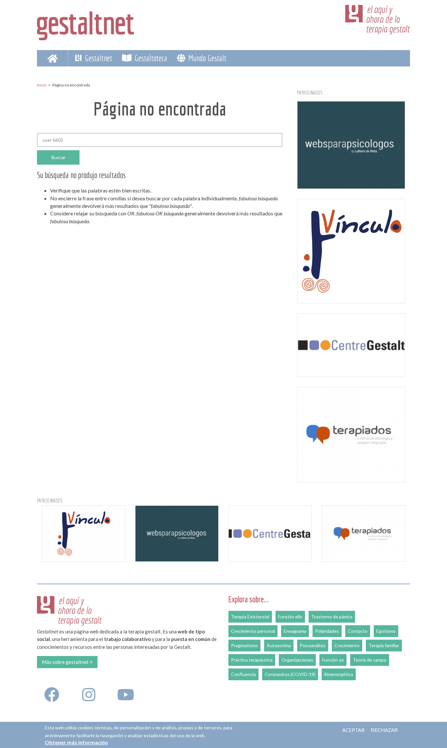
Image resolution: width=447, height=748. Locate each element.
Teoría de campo (369, 660)
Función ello (290, 616)
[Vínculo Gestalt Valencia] (351, 251)
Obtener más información (76, 742)
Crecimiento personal (253, 631)
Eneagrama (295, 631)
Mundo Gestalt (206, 58)
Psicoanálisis (313, 645)
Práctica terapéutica (252, 660)
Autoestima (279, 645)
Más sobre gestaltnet (66, 662)
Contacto (357, 631)
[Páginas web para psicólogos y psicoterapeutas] (351, 145)
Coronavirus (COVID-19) (290, 674)
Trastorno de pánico (331, 616)
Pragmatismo (244, 645)
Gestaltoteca (150, 58)
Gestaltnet (97, 58)
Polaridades (327, 631)
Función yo (333, 660)
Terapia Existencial (250, 616)
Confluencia (243, 674)
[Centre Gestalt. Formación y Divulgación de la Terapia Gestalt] (351, 345)
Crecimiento (347, 645)
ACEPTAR (353, 730)
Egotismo (386, 631)
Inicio (41, 84)
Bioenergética (338, 674)
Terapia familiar (383, 645)
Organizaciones (297, 660)
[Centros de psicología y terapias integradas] (351, 435)
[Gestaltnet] (85, 23)
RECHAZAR (384, 730)
